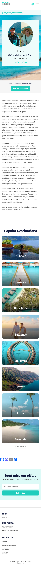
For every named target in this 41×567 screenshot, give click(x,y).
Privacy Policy (7, 527)
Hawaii (20, 387)
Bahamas (20, 334)
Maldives (20, 361)
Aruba (20, 413)
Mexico (4, 541)
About (4, 518)
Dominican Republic (9, 545)
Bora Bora (20, 308)
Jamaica (20, 282)
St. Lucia (20, 256)
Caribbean (5, 549)
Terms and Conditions (10, 531)
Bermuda (20, 439)
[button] (32, 4)
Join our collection (20, 88)
